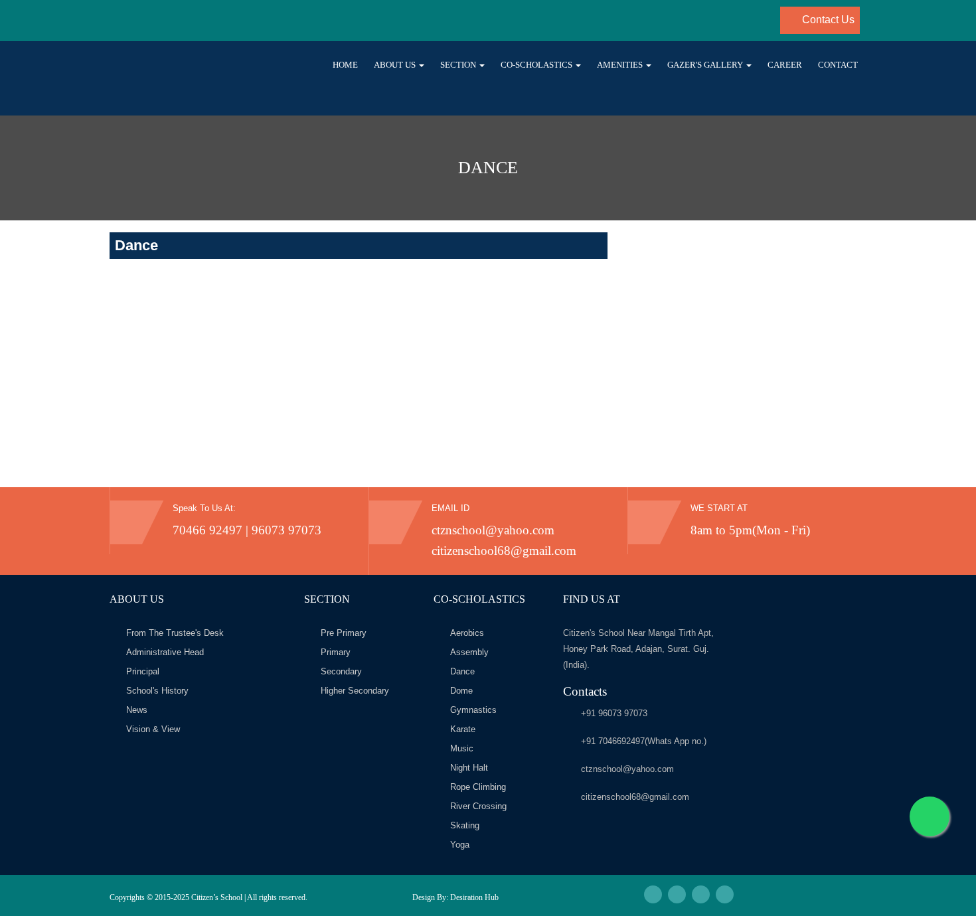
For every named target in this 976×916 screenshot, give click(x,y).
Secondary (341, 671)
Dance (462, 671)
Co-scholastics (537, 65)
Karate (462, 729)
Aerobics (467, 633)
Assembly (469, 652)
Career (785, 65)
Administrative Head (165, 652)
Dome (461, 691)
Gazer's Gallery (706, 65)
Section (459, 65)
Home (345, 65)
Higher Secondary (355, 691)
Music (461, 748)
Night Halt (469, 768)
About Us (396, 65)
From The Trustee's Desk (175, 633)
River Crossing (478, 806)
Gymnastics (473, 710)
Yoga (459, 845)
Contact (838, 65)
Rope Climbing (478, 787)
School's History (157, 691)
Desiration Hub (474, 897)
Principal (142, 671)
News (136, 710)
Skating (464, 825)
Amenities (621, 65)
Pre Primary (343, 633)
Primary (336, 652)
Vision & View (153, 729)
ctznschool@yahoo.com (493, 530)
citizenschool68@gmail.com (504, 551)
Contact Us (826, 19)
